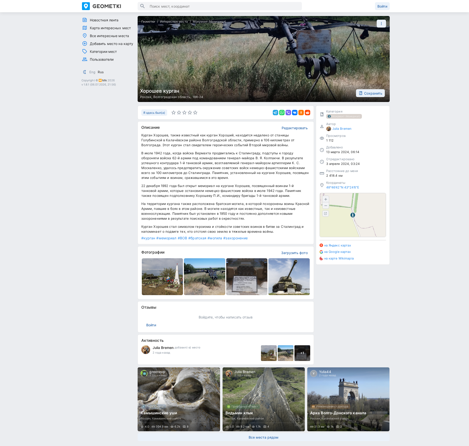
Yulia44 (325, 372)
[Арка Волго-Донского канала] (348, 399)
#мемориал (166, 238)
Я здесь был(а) (154, 113)
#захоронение (235, 238)
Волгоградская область (172, 97)
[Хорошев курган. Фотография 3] (247, 276)
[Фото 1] (269, 353)
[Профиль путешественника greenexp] (144, 373)
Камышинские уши (159, 413)
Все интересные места (109, 36)
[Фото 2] (285, 353)
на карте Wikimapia (339, 258)
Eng (92, 72)
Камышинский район (166, 418)
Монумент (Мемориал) (209, 21)
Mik (104, 80)
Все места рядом (263, 437)
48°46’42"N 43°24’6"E (342, 187)
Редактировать (295, 128)
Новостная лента (104, 20)
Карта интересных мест (110, 28)
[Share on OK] (301, 112)
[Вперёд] (381, 399)
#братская (197, 238)
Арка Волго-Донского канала (338, 413)
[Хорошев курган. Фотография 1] (162, 276)
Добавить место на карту (111, 44)
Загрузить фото (294, 253)
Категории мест (103, 51)
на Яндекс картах (337, 245)
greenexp (157, 372)
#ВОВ (182, 238)
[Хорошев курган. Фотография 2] (204, 276)
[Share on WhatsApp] (282, 112)
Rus (101, 72)
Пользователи (102, 59)
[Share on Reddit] (307, 112)
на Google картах (337, 252)
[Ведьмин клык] (264, 399)
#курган (148, 238)
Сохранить (373, 93)
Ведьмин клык (239, 413)
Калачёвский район (250, 418)
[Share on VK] (294, 112)
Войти (382, 6)
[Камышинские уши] (179, 399)
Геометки (148, 21)
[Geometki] (110, 6)
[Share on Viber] (288, 112)
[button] (380, 24)
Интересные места (174, 21)
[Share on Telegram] (275, 112)
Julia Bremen (163, 347)
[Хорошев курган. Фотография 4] (289, 276)
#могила (215, 238)
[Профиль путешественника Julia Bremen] (145, 349)
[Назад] (146, 399)
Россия (145, 97)
